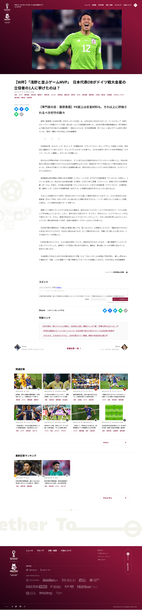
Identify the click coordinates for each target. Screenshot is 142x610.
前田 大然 (46, 95)
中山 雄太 (64, 400)
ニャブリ (53, 95)
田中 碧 (103, 95)
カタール (34, 431)
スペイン (57, 431)
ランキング (118, 5)
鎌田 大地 (66, 95)
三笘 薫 (97, 95)
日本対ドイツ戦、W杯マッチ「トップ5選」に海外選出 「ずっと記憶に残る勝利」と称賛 (56, 427)
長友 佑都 (84, 95)
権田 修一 (40, 95)
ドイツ (20, 95)
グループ (40, 552)
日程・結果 (109, 5)
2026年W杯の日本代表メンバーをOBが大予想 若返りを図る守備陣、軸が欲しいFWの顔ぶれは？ (114, 427)
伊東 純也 (60, 95)
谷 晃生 (80, 400)
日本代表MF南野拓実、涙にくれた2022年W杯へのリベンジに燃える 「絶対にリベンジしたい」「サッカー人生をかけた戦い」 (28, 482)
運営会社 (100, 550)
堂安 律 (73, 95)
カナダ (78, 95)
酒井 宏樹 (17, 97)
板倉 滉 (23, 97)
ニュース (87, 5)
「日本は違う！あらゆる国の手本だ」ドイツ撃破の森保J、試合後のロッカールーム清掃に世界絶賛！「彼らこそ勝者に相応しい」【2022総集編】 (28, 427)
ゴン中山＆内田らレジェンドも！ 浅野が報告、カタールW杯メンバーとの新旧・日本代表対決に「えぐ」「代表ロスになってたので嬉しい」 (56, 396)
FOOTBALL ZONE (29, 92)
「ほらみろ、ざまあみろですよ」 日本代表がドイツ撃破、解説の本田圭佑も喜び (74, 335)
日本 (16, 95)
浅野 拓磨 (26, 95)
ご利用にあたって (102, 553)
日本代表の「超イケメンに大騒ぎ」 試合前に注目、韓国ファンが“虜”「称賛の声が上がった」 (79, 326)
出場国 (94, 5)
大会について (127, 5)
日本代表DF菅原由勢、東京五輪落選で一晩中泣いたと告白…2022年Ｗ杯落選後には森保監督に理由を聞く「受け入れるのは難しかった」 (56, 482)
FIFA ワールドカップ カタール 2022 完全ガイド (29, 5)
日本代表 (101, 5)
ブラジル (63, 431)
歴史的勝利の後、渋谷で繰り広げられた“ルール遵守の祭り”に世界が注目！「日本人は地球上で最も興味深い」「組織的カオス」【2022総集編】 (85, 396)
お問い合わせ (101, 560)
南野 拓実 (91, 95)
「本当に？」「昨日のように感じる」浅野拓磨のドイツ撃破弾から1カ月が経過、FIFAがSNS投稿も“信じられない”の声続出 (85, 427)
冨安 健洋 (29, 97)
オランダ (63, 486)
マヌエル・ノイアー (119, 95)
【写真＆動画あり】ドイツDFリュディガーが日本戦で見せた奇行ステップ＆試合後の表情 (77, 330)
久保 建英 (109, 95)
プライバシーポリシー (104, 557)
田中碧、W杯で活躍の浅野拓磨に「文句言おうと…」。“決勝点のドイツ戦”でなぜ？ (28, 396)
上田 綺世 (115, 431)
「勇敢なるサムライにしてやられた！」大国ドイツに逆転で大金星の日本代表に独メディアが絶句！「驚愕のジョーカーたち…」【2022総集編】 (114, 396)
